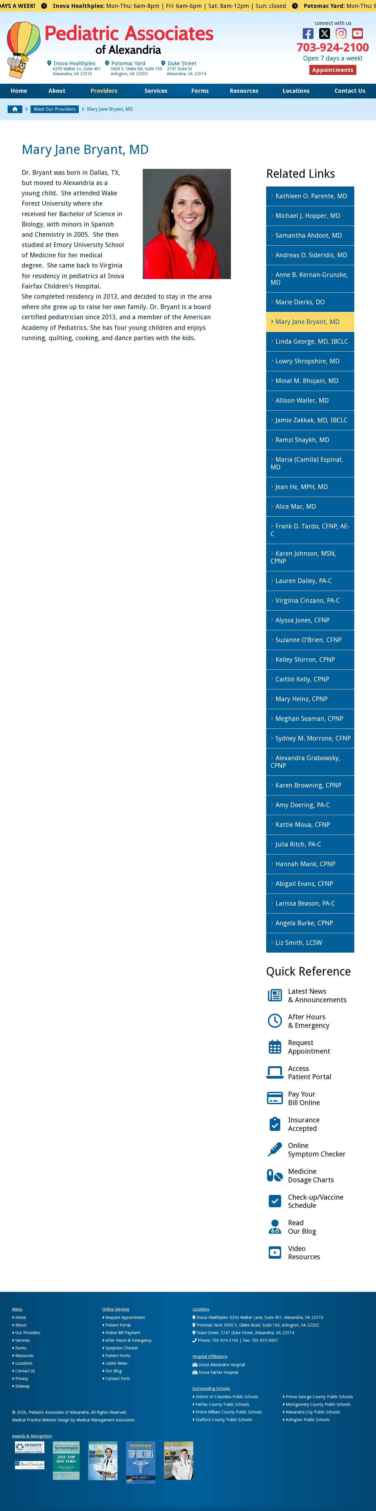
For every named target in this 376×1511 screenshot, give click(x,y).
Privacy (21, 1378)
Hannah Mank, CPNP (304, 864)
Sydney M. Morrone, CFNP (312, 738)
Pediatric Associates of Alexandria (58, 1412)
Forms (200, 91)
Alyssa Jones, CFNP (302, 620)
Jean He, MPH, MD (301, 487)
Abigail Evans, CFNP (303, 883)
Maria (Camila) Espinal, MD (307, 463)
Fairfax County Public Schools (221, 1404)
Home (19, 91)
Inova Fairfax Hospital (218, 1372)
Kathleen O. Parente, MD (310, 196)
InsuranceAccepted (304, 1124)
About (57, 91)
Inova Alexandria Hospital (221, 1364)
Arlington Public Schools (307, 1419)
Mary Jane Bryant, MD (307, 321)
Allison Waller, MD (301, 400)
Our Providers (27, 1332)
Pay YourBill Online (304, 1098)
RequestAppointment (309, 1047)
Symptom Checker (121, 1348)
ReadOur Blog (302, 1227)
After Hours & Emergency (128, 1340)
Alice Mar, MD (295, 506)
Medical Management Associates (105, 1420)
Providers (104, 91)
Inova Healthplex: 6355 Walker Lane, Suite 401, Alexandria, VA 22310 (259, 1317)
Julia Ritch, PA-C (297, 844)
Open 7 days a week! (332, 58)
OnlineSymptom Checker (317, 1149)
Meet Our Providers (54, 109)
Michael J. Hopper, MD (307, 215)
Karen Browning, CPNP (307, 785)
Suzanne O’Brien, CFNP (308, 640)
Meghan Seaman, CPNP (308, 718)
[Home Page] (15, 109)
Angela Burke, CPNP (303, 923)
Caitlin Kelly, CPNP (301, 679)
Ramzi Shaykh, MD (301, 440)
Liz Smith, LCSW (298, 942)
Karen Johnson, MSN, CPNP (303, 557)
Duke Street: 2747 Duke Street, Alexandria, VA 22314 (245, 1332)
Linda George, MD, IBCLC (311, 341)
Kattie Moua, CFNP (302, 824)
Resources (244, 91)
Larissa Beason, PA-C (304, 903)
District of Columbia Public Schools (226, 1396)
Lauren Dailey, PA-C (303, 581)
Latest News (115, 1363)
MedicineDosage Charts (311, 1175)
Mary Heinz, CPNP (301, 699)
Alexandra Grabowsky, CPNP (305, 761)
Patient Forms (117, 1355)
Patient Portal (117, 1325)
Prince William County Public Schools (228, 1412)
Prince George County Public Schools (319, 1396)
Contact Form (117, 1378)
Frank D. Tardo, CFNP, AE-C (310, 530)
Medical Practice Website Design (41, 1420)
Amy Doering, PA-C (302, 805)
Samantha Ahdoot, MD (308, 235)
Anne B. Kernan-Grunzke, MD (309, 278)
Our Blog (113, 1371)
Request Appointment (124, 1317)
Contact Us (350, 91)
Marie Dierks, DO (299, 302)
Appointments (332, 69)
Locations (296, 91)
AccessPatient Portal (309, 1073)
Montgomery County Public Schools (317, 1404)
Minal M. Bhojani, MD (306, 381)
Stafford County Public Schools (223, 1419)
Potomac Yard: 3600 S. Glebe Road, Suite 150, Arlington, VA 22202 (257, 1325)
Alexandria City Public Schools (312, 1412)
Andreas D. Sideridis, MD (310, 255)
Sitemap (22, 1386)
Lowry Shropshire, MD (307, 361)
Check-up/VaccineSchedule (315, 1201)
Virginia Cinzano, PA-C (307, 600)
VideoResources (304, 1253)
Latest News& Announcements (317, 995)
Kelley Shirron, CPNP (304, 659)
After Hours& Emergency (309, 1021)
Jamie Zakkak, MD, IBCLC (311, 420)
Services (156, 91)
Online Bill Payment (122, 1332)
